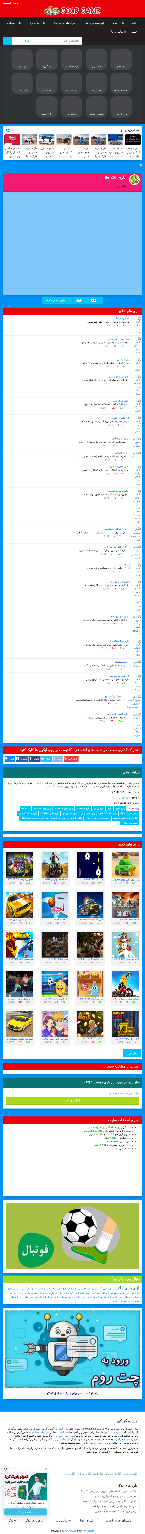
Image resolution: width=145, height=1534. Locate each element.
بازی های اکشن (112, 1432)
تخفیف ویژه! (25, 1512)
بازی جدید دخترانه (34, 1293)
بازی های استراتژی (63, 1435)
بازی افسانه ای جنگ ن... (117, 376)
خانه (135, 22)
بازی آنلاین (120, 808)
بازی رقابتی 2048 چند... (118, 466)
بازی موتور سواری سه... (117, 491)
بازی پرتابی (117, 1301)
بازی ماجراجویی (93, 1297)
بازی (109, 808)
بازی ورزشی (128, 1301)
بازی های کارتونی (61, 1439)
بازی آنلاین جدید (89, 1288)
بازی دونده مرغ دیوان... (119, 676)
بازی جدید (118, 22)
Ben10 (25, 808)
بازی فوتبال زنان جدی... (118, 339)
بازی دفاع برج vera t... (118, 616)
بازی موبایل (14, 22)
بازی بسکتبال (121, 662)
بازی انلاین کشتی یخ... (112, 696)
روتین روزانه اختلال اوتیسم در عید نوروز (115, 1511)
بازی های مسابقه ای (38, 1432)
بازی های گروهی (97, 1442)
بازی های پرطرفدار (64, 22)
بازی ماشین (79, 1297)
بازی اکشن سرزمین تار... (115, 547)
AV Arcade (70, 1530)
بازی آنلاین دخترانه (58, 1288)
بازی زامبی (127, 1297)
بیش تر (133, 1052)
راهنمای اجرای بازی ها (119, 1520)
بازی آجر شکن (123, 359)
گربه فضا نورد (124, 564)
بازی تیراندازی (61, 1293)
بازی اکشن (74, 1293)
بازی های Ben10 (128, 813)
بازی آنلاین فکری (40, 1288)
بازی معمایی (66, 1296)
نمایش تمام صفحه (56, 300)
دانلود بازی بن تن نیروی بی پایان (67, 818)
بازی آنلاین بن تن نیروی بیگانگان (35, 818)
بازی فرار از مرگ (122, 318)
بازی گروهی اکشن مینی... (116, 714)
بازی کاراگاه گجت (120, 401)
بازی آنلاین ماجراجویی (21, 1288)
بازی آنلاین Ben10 (64, 808)
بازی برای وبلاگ (35, 1520)
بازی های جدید (26, 1297)
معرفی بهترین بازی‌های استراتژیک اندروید (114, 1496)
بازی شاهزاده (121, 453)
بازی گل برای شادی (120, 418)
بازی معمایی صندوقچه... (115, 529)
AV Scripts (88, 1530)
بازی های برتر (37, 22)
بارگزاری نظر (72, 1100)
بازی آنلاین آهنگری (120, 438)
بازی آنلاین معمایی (119, 1293)
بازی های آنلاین (40, 1297)
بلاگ (11, 1520)
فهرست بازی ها (95, 22)
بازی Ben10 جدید (107, 813)
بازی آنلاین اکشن (105, 1288)
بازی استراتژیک (87, 1293)
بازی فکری (106, 1297)
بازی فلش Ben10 (50, 813)
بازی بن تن (124, 797)
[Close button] (46, 1469)
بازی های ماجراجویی (124, 1439)
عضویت (7, 2)
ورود (15, 2)
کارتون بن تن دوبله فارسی (125, 818)
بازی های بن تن (88, 813)
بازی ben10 (83, 808)
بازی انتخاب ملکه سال (119, 641)
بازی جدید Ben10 (42, 808)
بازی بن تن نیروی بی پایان (97, 818)
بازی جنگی (21, 1293)
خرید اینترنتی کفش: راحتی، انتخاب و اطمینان (113, 1506)
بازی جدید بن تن (70, 813)
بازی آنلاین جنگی (74, 1288)
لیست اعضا (87, 1520)
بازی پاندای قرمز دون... (119, 582)
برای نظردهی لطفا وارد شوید (124, 1093)
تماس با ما (117, 31)
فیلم (135, 31)
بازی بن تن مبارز (129, 823)
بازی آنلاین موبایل (101, 1293)
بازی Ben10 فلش (28, 813)
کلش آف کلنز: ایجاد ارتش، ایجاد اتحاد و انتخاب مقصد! (108, 1501)
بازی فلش (117, 1297)
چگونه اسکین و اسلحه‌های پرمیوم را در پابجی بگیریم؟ (108, 1491)
